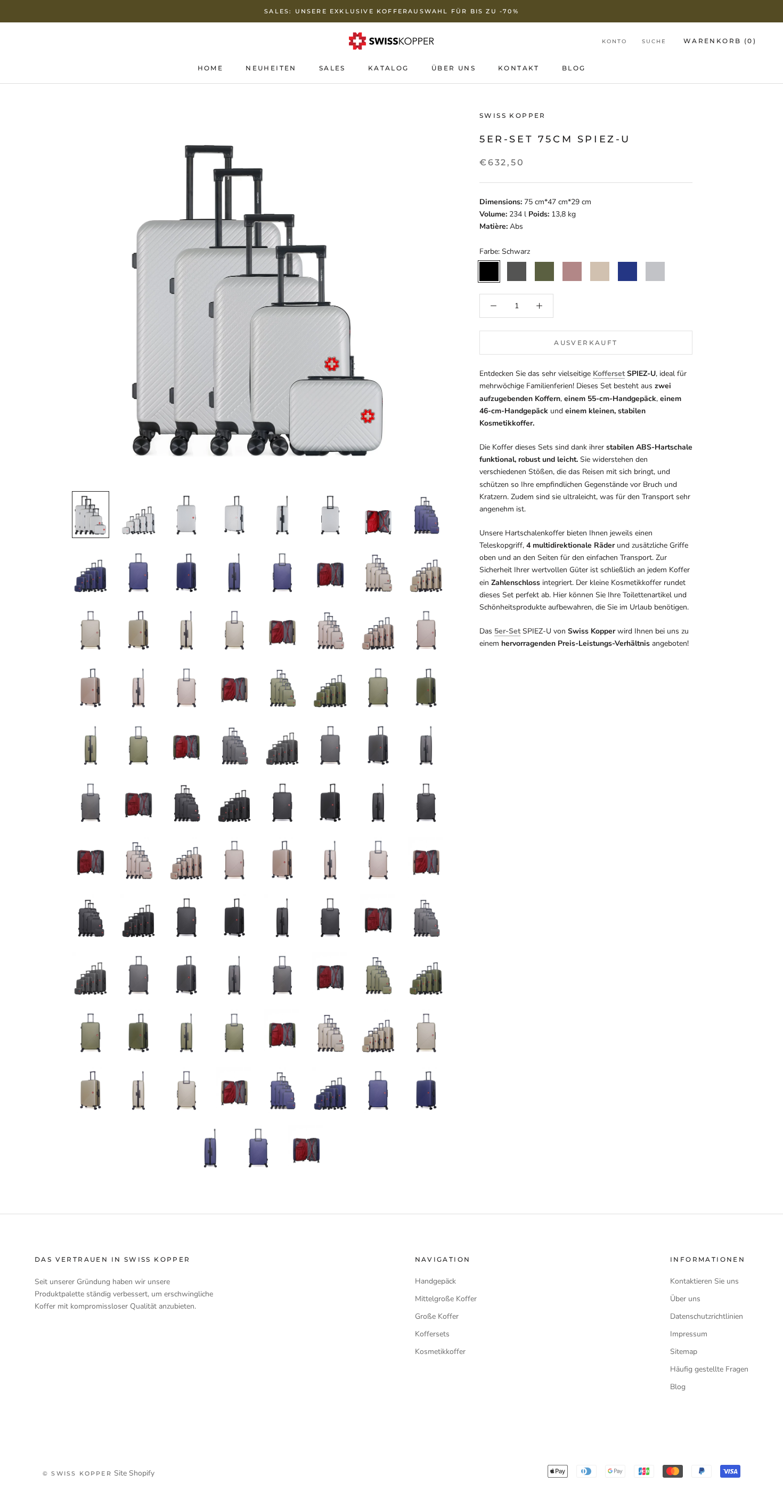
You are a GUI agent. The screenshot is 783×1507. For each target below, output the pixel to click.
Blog (574, 68)
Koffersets (432, 1334)
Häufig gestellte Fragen (709, 1369)
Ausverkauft (585, 343)
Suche (654, 41)
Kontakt (519, 68)
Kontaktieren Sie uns (704, 1281)
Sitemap (683, 1351)
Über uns (453, 68)
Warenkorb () (719, 41)
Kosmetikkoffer (440, 1351)
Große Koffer (437, 1316)
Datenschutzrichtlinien (706, 1316)
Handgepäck (435, 1281)
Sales (332, 68)
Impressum (688, 1334)
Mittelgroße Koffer (446, 1299)
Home (211, 68)
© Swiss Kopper (77, 1473)
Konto (614, 41)
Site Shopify (134, 1473)
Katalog (388, 68)
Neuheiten (271, 68)
